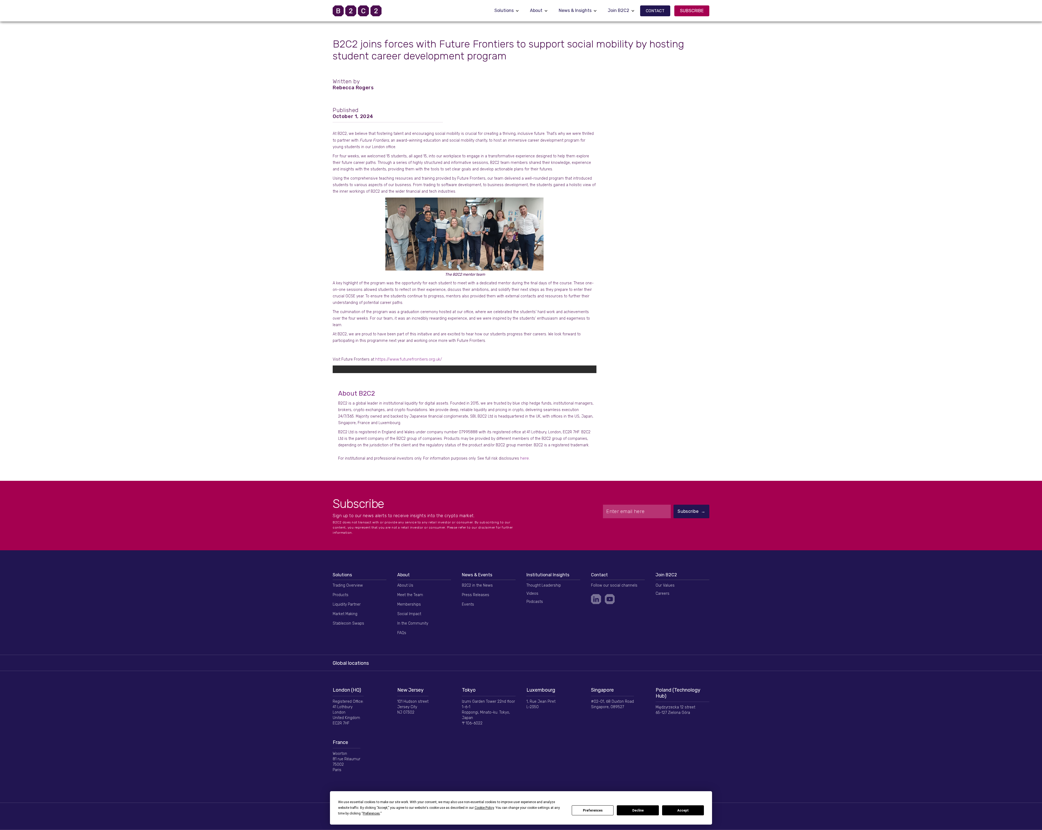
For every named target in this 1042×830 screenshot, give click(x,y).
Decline (638, 810)
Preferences (593, 810)
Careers (662, 593)
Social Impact (409, 614)
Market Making (345, 614)
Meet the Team (410, 595)
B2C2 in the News (477, 585)
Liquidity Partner (347, 604)
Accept (683, 810)
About (536, 10)
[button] (507, 10)
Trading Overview (348, 585)
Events (468, 604)
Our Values (665, 585)
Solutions (504, 10)
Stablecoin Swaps (348, 623)
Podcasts (534, 601)
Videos (532, 593)
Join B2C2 (618, 10)
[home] (364, 10)
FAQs (401, 633)
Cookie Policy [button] (484, 808)
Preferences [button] (371, 813)
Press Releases (475, 595)
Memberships (409, 604)
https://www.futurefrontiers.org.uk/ (408, 359)
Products (340, 595)
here (524, 458)
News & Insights (575, 10)
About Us (405, 585)
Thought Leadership (543, 585)
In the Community (412, 623)
